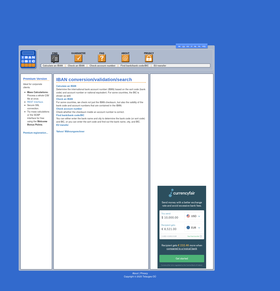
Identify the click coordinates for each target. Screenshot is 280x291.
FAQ (101, 53)
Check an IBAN (76, 65)
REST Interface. (35, 101)
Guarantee (78, 53)
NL (195, 46)
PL (199, 46)
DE (179, 46)
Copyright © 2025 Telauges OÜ (140, 276)
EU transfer (160, 65)
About (125, 53)
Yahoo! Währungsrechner (70, 131)
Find (55, 53)
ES (188, 46)
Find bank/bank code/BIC (135, 65)
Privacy (149, 53)
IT (191, 46)
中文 (204, 46)
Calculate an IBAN (53, 65)
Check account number (102, 65)
